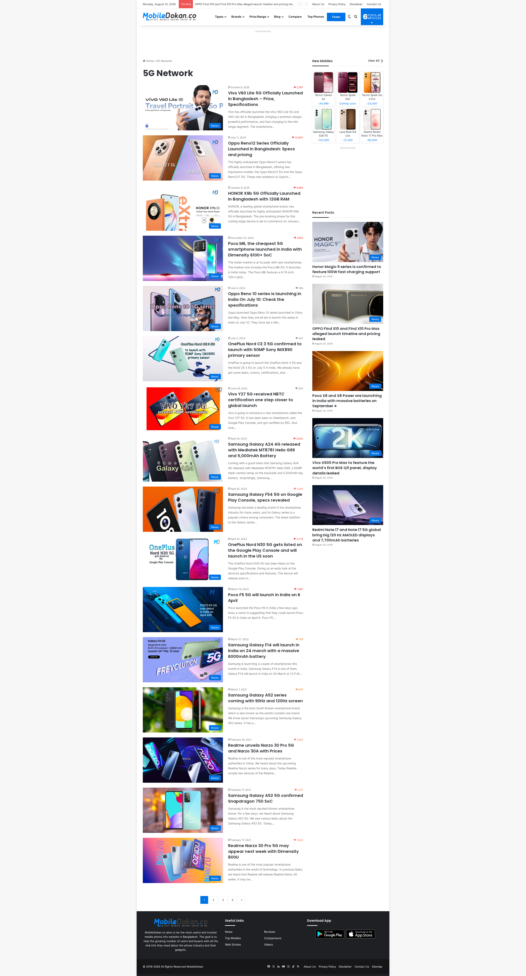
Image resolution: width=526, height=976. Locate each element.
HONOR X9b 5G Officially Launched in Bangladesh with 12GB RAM (264, 196)
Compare (295, 16)
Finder (336, 17)
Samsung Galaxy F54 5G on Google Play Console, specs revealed (265, 497)
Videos (268, 944)
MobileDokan (195, 966)
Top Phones (315, 16)
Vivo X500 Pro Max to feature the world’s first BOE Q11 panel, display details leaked (344, 467)
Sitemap (377, 966)
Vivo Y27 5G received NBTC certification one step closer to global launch (260, 399)
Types (219, 16)
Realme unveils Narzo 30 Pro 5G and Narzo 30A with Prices (261, 748)
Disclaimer (356, 4)
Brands (236, 16)
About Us (318, 4)
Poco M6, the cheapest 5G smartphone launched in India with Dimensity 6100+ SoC (265, 249)
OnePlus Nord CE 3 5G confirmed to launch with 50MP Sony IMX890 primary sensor (265, 349)
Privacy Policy (337, 4)
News (228, 931)
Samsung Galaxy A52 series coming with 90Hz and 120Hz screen (265, 698)
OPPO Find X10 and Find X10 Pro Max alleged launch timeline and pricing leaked (346, 333)
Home (149, 61)
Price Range (257, 16)
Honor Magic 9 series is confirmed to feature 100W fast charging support (346, 269)
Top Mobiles (233, 938)
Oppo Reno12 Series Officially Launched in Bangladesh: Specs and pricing (261, 149)
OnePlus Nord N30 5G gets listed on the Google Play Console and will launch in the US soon (265, 550)
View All (374, 61)
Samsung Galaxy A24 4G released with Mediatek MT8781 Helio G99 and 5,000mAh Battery (264, 450)
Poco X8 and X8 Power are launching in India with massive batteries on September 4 (249, 4)
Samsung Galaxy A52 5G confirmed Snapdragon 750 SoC (265, 798)
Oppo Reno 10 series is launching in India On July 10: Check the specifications (264, 299)
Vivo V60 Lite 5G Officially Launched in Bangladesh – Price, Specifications (265, 98)
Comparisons (272, 938)
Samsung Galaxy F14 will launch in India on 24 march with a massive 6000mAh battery (263, 650)
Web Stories (233, 944)
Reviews (269, 931)
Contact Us (374, 4)
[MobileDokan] (169, 16)
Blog (277, 16)
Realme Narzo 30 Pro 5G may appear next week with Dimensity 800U (263, 851)
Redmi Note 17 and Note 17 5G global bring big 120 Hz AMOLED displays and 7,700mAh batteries (346, 534)
